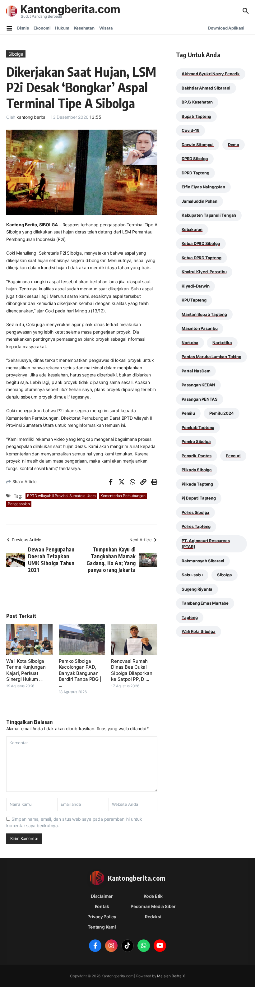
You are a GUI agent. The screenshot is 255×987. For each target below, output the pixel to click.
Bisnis (23, 27)
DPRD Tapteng (195, 172)
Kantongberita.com (70, 9)
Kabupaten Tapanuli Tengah (209, 215)
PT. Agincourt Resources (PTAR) (206, 543)
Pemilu (188, 413)
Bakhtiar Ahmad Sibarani (206, 87)
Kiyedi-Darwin (195, 286)
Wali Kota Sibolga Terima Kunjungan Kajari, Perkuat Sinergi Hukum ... (25, 670)
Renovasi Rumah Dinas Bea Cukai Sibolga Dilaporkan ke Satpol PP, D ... (131, 670)
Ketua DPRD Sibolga (201, 243)
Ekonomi (42, 27)
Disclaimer (102, 896)
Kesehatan (84, 27)
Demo (233, 144)
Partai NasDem (196, 370)
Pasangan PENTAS (200, 399)
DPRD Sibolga (195, 158)
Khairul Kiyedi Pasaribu (204, 271)
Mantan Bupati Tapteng (204, 314)
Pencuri (233, 455)
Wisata (106, 27)
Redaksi (153, 916)
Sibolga (15, 54)
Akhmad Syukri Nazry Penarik (211, 73)
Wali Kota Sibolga (199, 631)
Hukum (62, 27)
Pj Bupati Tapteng (199, 498)
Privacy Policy (101, 916)
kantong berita (30, 117)
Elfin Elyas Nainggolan (203, 186)
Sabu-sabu (192, 574)
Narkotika (222, 342)
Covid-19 (190, 130)
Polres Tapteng (196, 526)
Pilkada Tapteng (197, 484)
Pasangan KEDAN (198, 384)
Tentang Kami (102, 926)
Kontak (102, 906)
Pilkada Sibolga (197, 469)
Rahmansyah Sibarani (203, 560)
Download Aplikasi (226, 27)
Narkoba (190, 342)
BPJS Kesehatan (197, 101)
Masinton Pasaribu (200, 328)
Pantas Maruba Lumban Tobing (211, 356)
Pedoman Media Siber (153, 906)
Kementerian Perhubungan (123, 495)
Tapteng (190, 617)
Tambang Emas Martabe (205, 603)
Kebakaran (192, 229)
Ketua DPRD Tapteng (201, 257)
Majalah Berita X (171, 976)
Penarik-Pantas (196, 455)
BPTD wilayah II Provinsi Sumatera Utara (61, 495)
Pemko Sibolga (196, 441)
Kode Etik (153, 896)
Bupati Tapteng (196, 116)
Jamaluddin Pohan (199, 201)
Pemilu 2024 (221, 413)
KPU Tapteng (194, 299)
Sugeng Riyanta (197, 589)
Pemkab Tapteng (198, 427)
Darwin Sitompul (198, 144)
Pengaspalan (19, 503)
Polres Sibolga (195, 512)
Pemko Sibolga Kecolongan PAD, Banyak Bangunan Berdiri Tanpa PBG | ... (80, 673)
